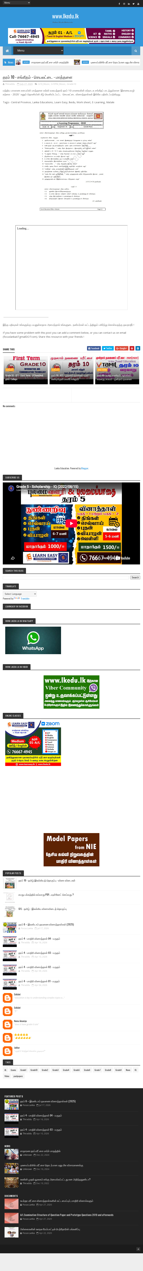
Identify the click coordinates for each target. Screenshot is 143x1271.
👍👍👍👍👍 (21, 1034)
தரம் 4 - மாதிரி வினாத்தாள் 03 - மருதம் (39, 953)
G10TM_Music (58, 84)
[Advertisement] (71, 794)
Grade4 (66, 1069)
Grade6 (87, 1069)
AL (5, 1069)
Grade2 (45, 1069)
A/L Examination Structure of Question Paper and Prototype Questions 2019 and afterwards (66, 1215)
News (67, 62)
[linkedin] (129, 4)
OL (136, 1069)
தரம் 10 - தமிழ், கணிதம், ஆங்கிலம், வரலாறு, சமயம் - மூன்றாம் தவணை (114, 377)
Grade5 (77, 1069)
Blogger (84, 468)
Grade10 (71, 84)
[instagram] (124, 4)
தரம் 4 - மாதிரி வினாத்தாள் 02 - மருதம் (39, 967)
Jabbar (17, 1047)
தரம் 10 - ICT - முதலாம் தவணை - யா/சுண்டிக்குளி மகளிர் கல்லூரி (69, 377)
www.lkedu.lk (65, 16)
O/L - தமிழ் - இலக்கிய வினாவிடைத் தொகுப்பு (42, 909)
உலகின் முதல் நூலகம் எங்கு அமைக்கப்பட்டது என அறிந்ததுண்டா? (55, 1179)
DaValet (17, 994)
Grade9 (118, 1069)
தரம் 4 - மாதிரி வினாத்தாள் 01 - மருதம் (39, 981)
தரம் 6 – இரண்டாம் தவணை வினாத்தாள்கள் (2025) (46, 924)
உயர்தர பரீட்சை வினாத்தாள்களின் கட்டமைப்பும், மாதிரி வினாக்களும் (56, 1200)
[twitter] (134, 4)
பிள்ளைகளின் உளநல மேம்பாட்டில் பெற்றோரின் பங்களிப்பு (50, 1229)
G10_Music (44, 84)
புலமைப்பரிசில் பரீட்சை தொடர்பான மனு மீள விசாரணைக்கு (101, 62)
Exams (13, 1069)
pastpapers (18, 1076)
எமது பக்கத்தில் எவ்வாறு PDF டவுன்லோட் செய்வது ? (46, 894)
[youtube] (138, 4)
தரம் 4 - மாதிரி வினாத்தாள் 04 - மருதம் (39, 938)
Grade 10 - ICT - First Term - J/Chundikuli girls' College (24, 377)
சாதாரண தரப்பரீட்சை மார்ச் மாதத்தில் (32, 62)
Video (7, 1076)
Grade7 (98, 1069)
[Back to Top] (138, 1249)
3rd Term (102, 370)
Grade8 (108, 1069)
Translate (25, 598)
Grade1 (23, 1069)
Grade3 (55, 1069)
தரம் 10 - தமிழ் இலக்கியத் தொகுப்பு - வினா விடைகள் (46, 880)
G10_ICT (9, 370)
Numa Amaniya (20, 1021)
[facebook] (119, 4)
